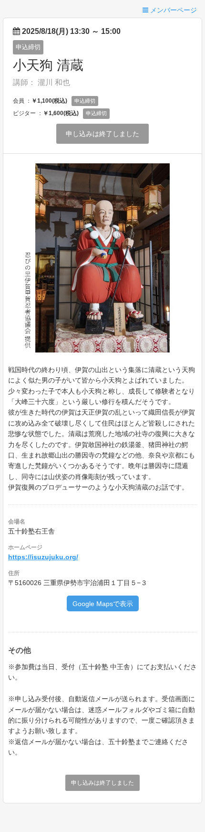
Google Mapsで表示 (102, 604)
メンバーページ (172, 10)
